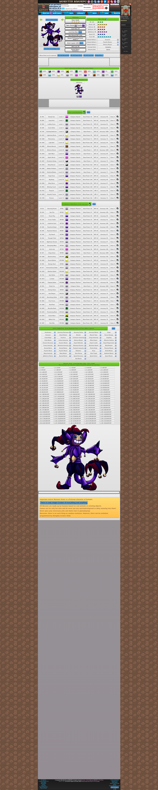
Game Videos (115, 782)
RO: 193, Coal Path (88, 55)
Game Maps (43, 782)
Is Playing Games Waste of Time (43, 10)
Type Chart (43, 785)
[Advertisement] (79, 7)
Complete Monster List (43, 781)
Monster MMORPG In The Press (96, 780)
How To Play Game (44, 786)
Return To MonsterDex (51, 19)
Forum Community (115, 779)
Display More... (99, 55)
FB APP (94, 781)
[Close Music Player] (130, 4)
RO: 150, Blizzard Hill (63, 55)
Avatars (43, 784)
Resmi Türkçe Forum (114, 783)
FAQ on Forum (43, 788)
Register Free (115, 781)
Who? (81, 43)
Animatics (108, 47)
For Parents (43, 779)
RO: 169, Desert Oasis (76, 55)
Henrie (108, 49)
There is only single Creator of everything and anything (64, 503)
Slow (80, 32)
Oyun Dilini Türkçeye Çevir (43, 5)
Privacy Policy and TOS (87, 781)
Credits (98, 781)
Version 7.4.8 (114, 4)
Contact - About (85, 780)
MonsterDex (43, 783)
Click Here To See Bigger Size (51, 48)
